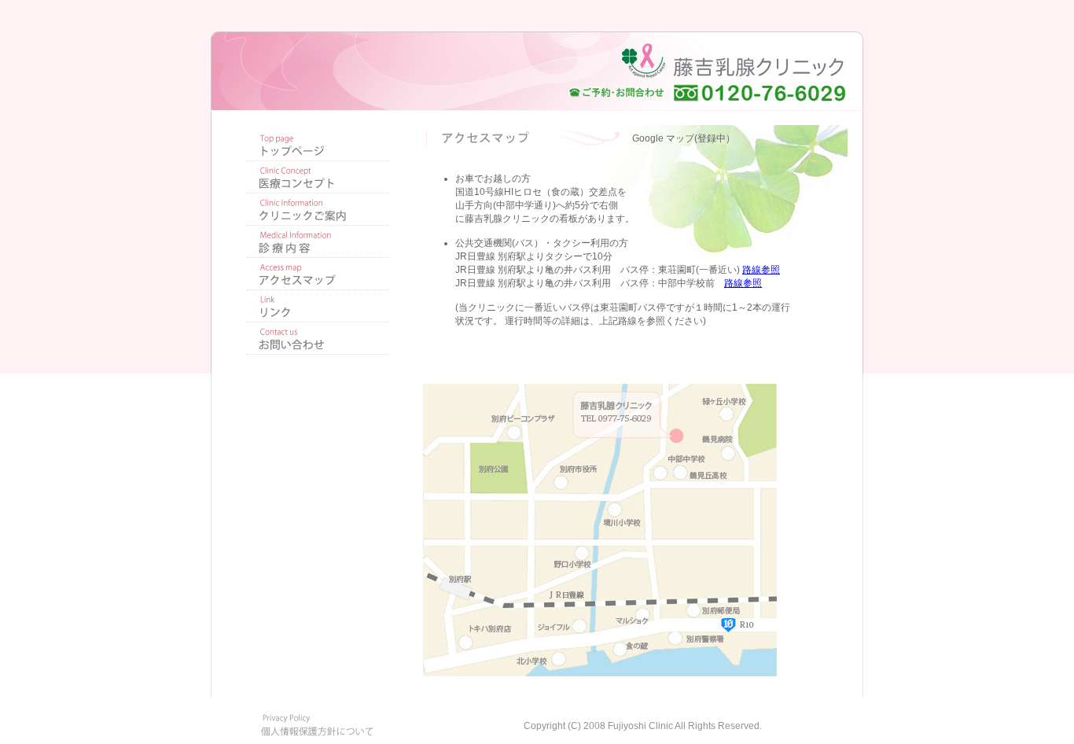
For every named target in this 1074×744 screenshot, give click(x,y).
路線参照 (761, 269)
